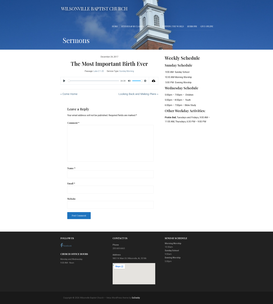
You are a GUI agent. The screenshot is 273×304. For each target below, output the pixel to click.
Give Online (206, 26)
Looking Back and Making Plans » (138, 94)
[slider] (93, 80)
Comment (73, 122)
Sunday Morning (126, 71)
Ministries (153, 26)
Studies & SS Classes (132, 26)
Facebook (67, 246)
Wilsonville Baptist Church (94, 8)
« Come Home (68, 94)
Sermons (192, 26)
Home (115, 26)
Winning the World (173, 26)
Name (71, 168)
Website (71, 198)
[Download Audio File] (153, 81)
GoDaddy (136, 298)
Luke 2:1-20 (98, 71)
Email (71, 183)
